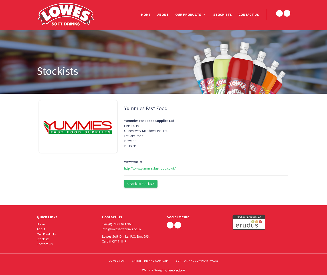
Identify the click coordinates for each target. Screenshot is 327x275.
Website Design (152, 270)
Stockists (222, 14)
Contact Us (248, 14)
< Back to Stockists (141, 184)
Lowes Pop (117, 260)
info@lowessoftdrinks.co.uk (121, 229)
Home (146, 14)
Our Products (188, 14)
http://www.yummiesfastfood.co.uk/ (150, 168)
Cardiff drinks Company (150, 260)
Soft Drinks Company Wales (197, 260)
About (163, 14)
